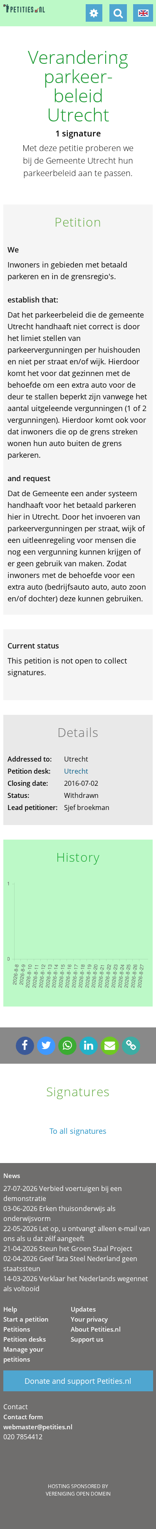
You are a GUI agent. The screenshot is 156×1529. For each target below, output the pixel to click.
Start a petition (26, 1319)
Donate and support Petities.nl (78, 1381)
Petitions (16, 1329)
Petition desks (24, 1339)
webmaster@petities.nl (37, 1427)
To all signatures (78, 1131)
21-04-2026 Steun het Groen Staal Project (67, 1248)
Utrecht (76, 771)
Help (10, 1309)
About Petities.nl (96, 1329)
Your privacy (89, 1319)
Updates (83, 1309)
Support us (87, 1339)
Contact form (23, 1417)
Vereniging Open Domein (78, 1493)
